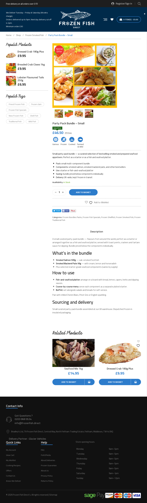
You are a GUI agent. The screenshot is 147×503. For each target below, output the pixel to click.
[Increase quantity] (62, 192)
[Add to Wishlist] (92, 343)
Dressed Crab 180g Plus (120, 368)
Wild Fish (32, 121)
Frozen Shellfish (108, 217)
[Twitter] (56, 210)
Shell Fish (34, 116)
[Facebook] (65, 210)
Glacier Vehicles (37, 438)
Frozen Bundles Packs (72, 217)
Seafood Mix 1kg (73, 368)
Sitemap (53, 495)
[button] (113, 47)
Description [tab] (96, 231)
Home (8, 35)
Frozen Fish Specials (91, 217)
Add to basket (83, 192)
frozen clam (36, 104)
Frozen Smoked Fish (34, 35)
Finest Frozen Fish (17, 104)
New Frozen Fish (16, 116)
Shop (18, 35)
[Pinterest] (73, 210)
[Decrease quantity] (55, 192)
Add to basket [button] (68, 382)
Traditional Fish (15, 121)
